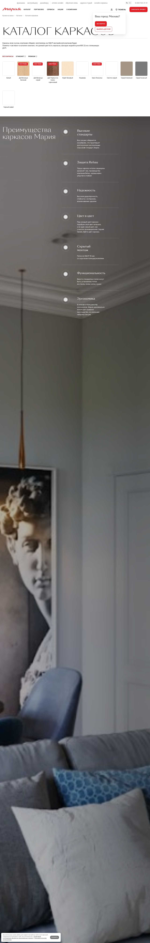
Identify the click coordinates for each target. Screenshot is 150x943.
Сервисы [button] (50, 9)
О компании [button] (71, 9)
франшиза (21, 3)
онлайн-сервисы (100, 3)
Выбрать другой (103, 29)
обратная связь (72, 3)
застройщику (32, 3)
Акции (60, 9)
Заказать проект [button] (138, 9)
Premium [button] (31, 56)
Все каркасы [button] (7, 56)
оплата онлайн (57, 3)
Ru (127, 3)
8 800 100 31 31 (141, 3)
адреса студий (86, 3)
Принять (54, 937)
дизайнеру (44, 3)
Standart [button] (20, 56)
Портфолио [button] (39, 9)
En (130, 3)
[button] (120, 9)
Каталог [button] (27, 9)
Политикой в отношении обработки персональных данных (22, 937)
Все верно (101, 24)
